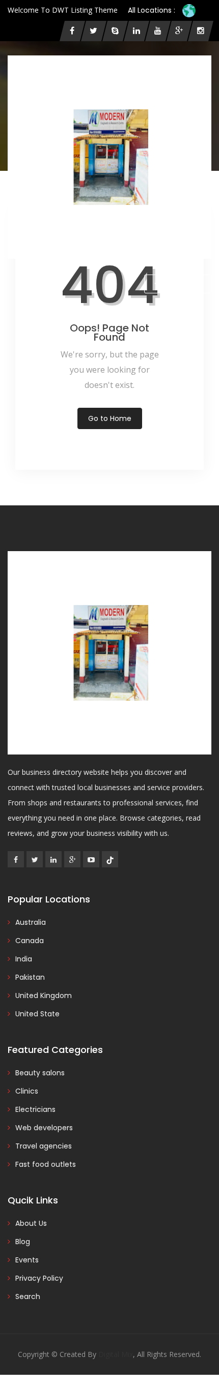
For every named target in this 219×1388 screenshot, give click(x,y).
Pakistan (30, 977)
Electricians (35, 1109)
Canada (29, 941)
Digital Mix (115, 1354)
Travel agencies (43, 1146)
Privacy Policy (39, 1278)
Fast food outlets (45, 1164)
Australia (30, 922)
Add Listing (182, 284)
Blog (22, 1241)
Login (27, 284)
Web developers (44, 1128)
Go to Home (109, 418)
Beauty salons (40, 1073)
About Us (31, 1223)
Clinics (26, 1091)
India (23, 959)
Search (27, 1296)
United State (37, 1014)
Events (27, 1260)
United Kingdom (43, 995)
